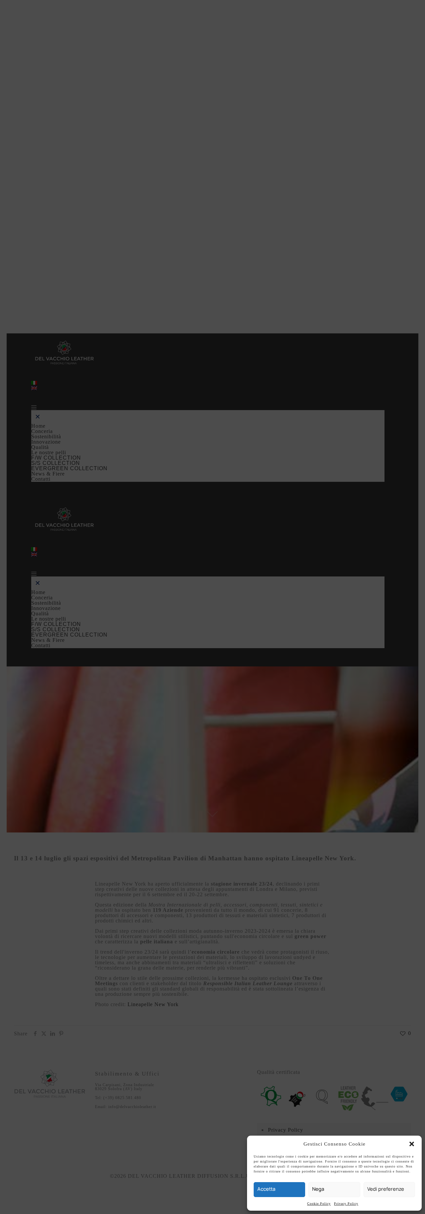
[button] (411, 1144)
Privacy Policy (346, 1203)
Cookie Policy (319, 1203)
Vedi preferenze (385, 1188)
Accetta (266, 1188)
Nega (318, 1188)
